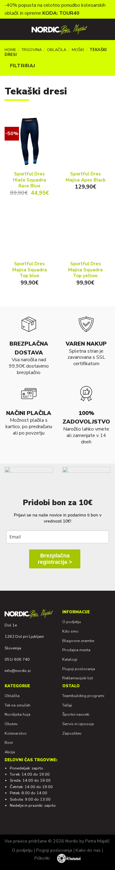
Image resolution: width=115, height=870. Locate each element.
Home (10, 50)
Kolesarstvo (16, 733)
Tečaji (67, 705)
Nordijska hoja (17, 714)
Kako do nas (88, 850)
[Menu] (8, 29)
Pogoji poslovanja (78, 669)
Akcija (10, 752)
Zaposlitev (72, 733)
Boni (9, 742)
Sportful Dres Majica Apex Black (85, 177)
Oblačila (56, 50)
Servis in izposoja (78, 724)
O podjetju (71, 622)
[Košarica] (104, 29)
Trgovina (31, 50)
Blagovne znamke (78, 641)
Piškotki (42, 858)
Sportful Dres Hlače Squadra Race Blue (29, 180)
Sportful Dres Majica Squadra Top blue (29, 270)
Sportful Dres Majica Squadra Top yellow (85, 270)
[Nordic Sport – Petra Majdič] (59, 29)
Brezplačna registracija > (55, 558)
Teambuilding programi (83, 696)
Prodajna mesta (76, 650)
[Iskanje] (18, 29)
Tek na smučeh (17, 705)
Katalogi (69, 659)
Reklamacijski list (77, 678)
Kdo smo (70, 631)
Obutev (11, 724)
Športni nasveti (75, 714)
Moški (78, 50)
